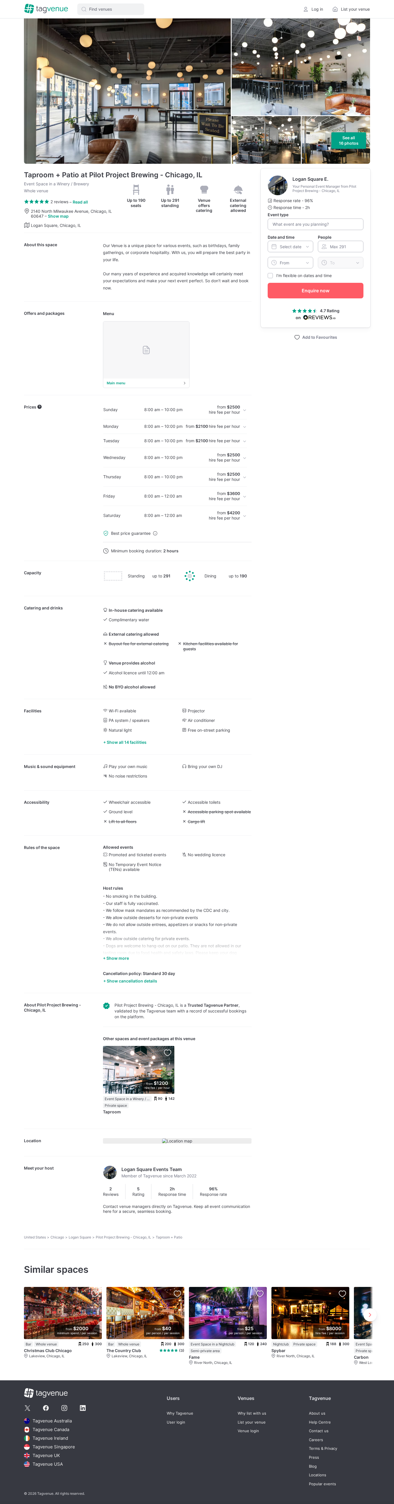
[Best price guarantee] (155, 533)
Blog (313, 1466)
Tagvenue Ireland (50, 1438)
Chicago (57, 1237)
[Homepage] (46, 9)
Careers (316, 1440)
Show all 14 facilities (127, 742)
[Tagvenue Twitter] (27, 1408)
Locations (317, 1475)
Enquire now (315, 290)
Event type (278, 214)
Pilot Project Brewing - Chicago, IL (123, 1237)
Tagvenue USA (48, 1464)
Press (314, 1457)
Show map (58, 216)
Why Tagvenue (180, 1413)
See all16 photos (349, 140)
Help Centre (320, 1422)
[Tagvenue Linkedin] (83, 1408)
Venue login (248, 1431)
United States (35, 1237)
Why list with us (252, 1413)
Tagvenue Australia (52, 1421)
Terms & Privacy (323, 1448)
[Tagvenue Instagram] (64, 1408)
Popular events (322, 1484)
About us (317, 1413)
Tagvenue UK (46, 1455)
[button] (110, 9)
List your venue (252, 1422)
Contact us (319, 1431)
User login (176, 1422)
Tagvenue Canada (51, 1429)
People (324, 237)
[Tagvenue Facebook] (46, 1408)
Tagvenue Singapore (54, 1447)
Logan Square (80, 1237)
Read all (80, 201)
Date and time (281, 237)
